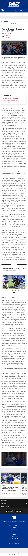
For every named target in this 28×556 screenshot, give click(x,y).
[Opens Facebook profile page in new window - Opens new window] (7, 37)
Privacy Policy (14, 538)
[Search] (23, 10)
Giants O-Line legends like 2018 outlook (11, 98)
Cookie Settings (14, 549)
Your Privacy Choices (14, 547)
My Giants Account (14, 540)
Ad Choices (14, 544)
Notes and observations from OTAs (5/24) (11, 100)
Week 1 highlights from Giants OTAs (10, 102)
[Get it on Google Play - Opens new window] (18, 520)
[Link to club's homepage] (2, 10)
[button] (14, 47)
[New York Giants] (14, 526)
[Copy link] (18, 554)
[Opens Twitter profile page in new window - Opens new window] (9, 37)
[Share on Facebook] (10, 555)
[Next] (18, 294)
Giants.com (8, 35)
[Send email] (15, 555)
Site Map (14, 542)
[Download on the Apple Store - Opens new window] (9, 520)
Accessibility (14, 536)
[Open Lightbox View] (14, 287)
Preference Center (14, 551)
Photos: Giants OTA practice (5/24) (12, 271)
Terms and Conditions (14, 533)
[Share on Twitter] (12, 555)
